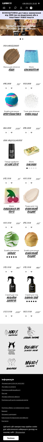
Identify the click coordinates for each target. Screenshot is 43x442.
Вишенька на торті (12, 210)
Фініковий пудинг (31, 210)
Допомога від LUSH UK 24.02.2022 (13, 383)
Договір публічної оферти (11, 397)
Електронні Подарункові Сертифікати (15, 418)
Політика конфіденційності (11, 390)
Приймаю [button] (11, 438)
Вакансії (4, 411)
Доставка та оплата (9, 387)
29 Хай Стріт (12, 164)
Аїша (11, 70)
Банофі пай (31, 297)
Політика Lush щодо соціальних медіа (15, 400)
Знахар (11, 253)
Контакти (5, 421)
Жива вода (31, 114)
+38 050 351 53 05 (29, 3)
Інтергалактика (12, 114)
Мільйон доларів (11, 299)
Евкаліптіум (31, 70)
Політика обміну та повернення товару (15, 408)
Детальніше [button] (20, 432)
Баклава (31, 164)
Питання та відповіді (9, 414)
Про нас (4, 393)
